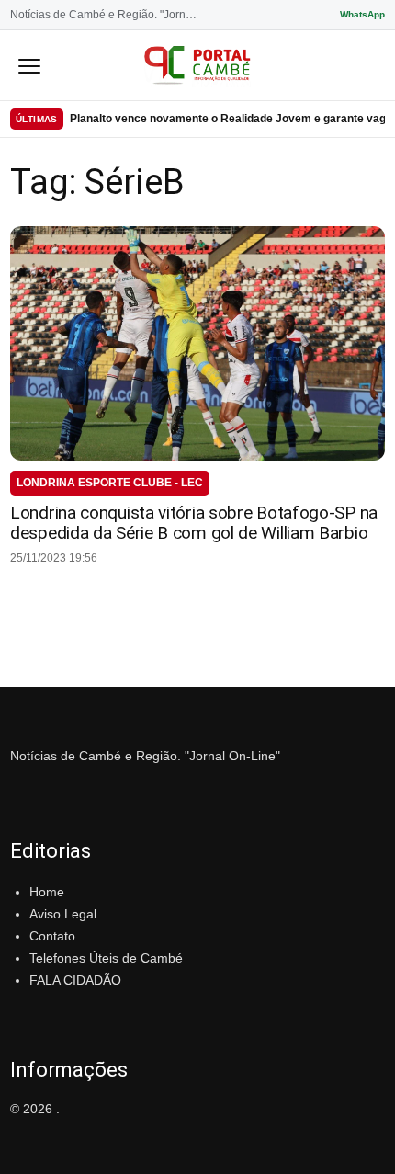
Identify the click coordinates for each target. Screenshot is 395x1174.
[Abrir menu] (29, 65)
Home (46, 891)
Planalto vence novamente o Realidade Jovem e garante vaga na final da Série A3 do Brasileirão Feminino (227, 118)
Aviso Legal (62, 913)
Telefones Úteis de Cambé (106, 958)
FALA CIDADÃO (75, 980)
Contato (52, 936)
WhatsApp (362, 14)
